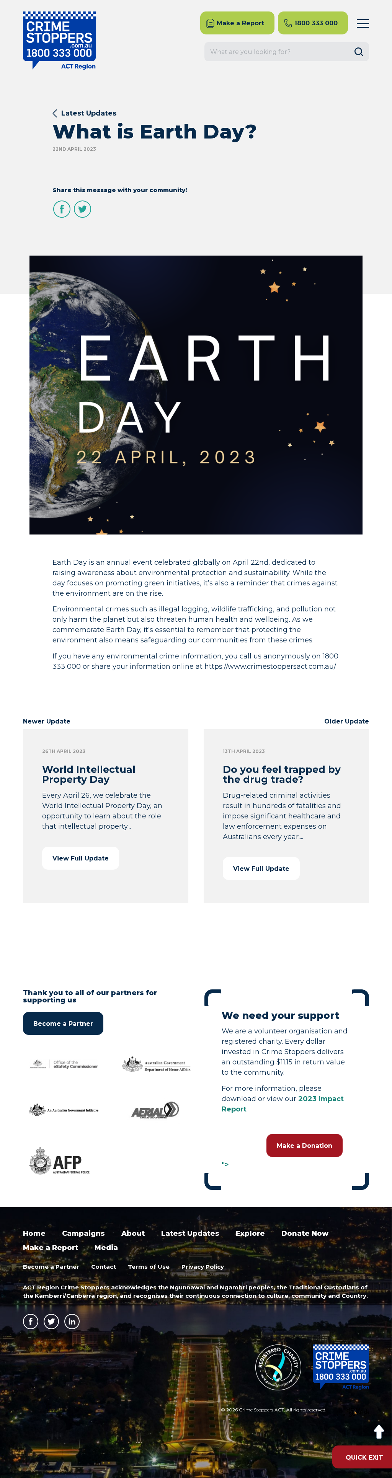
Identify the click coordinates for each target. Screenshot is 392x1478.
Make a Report (50, 1247)
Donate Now (304, 1233)
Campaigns (83, 1233)
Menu (363, 23)
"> (225, 1164)
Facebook (61, 209)
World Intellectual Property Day (89, 774)
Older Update (346, 721)
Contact (103, 1266)
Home (34, 1233)
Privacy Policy (202, 1266)
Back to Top (378, 1432)
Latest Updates (88, 113)
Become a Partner (63, 1023)
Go (361, 51)
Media (106, 1247)
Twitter (82, 209)
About (133, 1233)
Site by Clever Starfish (353, 1412)
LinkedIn (72, 1321)
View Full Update (80, 858)
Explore (250, 1233)
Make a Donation (304, 1145)
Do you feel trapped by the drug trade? (282, 774)
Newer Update (46, 721)
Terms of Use (149, 1266)
